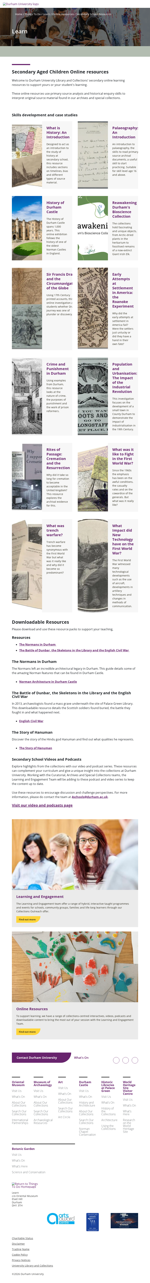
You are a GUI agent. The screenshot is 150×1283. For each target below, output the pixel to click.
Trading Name (20, 1249)
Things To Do (33, 14)
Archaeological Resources (43, 1121)
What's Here (127, 1112)
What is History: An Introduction (58, 132)
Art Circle (64, 1117)
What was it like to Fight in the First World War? (123, 456)
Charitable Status (22, 1238)
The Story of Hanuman (35, 748)
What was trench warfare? (55, 530)
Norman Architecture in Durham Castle (48, 682)
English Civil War (31, 721)
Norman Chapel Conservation (87, 1132)
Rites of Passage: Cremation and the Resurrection (58, 458)
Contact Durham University (37, 1058)
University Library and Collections (32, 1265)
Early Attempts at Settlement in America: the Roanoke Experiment (123, 290)
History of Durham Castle (55, 207)
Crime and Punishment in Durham (57, 369)
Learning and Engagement (40, 896)
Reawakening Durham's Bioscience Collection (124, 209)
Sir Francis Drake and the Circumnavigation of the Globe (62, 281)
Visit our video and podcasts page (42, 805)
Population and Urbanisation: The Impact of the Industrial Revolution (124, 378)
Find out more (27, 919)
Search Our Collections (19, 1112)
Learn (46, 14)
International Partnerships (20, 1121)
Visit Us (16, 1091)
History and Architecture (87, 1103)
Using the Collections (108, 1127)
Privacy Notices (21, 1260)
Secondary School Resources (93, 14)
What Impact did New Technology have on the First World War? (123, 539)
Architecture (109, 1120)
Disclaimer (18, 1243)
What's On (81, 1057)
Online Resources (63, 14)
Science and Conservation (28, 1172)
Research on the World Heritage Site (129, 1126)
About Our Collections (19, 1103)
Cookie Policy (20, 1254)
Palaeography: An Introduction (125, 132)
